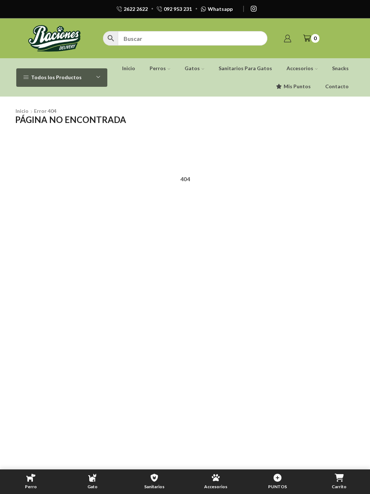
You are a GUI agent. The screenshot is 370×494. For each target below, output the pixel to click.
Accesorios (300, 68)
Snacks (340, 68)
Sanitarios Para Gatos (245, 68)
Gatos (192, 68)
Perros (158, 68)
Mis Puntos (297, 86)
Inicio (128, 68)
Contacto (337, 86)
